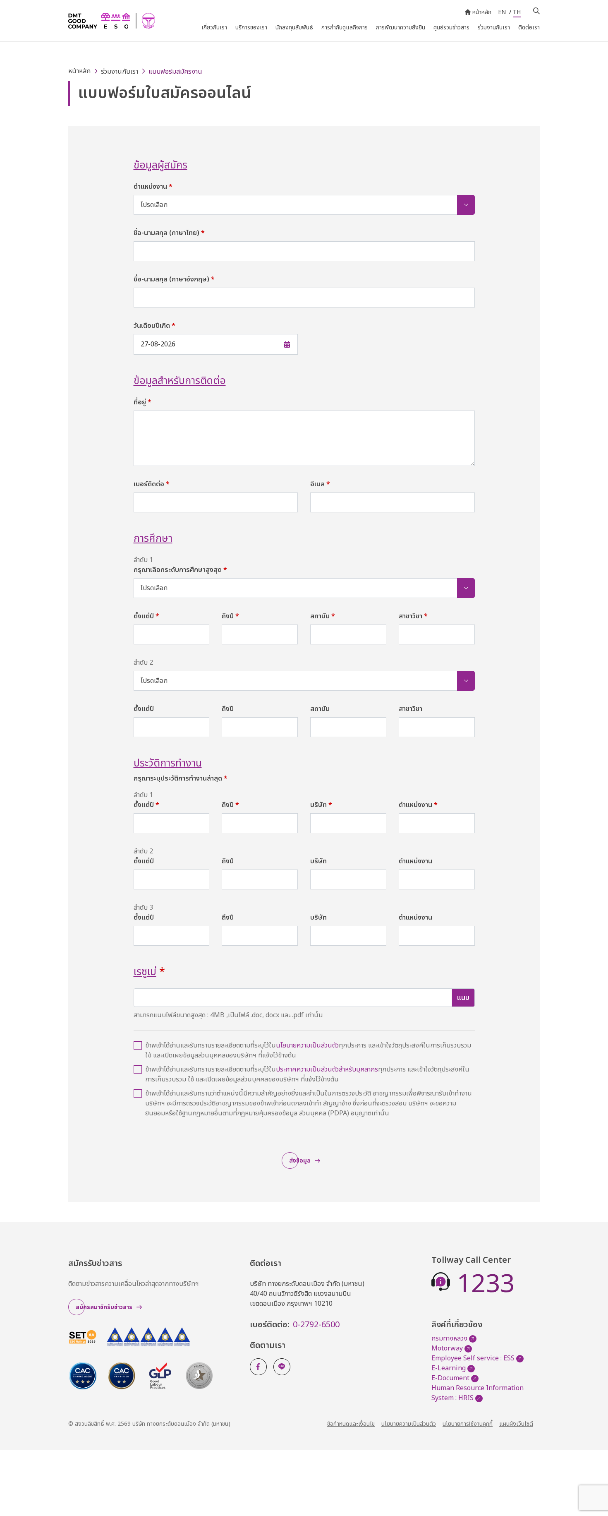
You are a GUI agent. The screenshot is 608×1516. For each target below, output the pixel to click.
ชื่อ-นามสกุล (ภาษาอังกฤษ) (174, 279)
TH (517, 12)
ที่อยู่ (142, 402)
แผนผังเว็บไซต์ (516, 1424)
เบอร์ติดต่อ (152, 484)
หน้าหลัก (481, 12)
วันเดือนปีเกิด (154, 326)
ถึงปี (230, 616)
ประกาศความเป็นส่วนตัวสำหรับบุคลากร (327, 1069)
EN (502, 12)
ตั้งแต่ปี (146, 616)
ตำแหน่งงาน (153, 187)
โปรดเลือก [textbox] (154, 205)
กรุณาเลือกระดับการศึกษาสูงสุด (180, 570)
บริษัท (321, 805)
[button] (205, 344)
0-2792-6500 (316, 1325)
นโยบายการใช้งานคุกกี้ (468, 1424)
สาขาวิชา (413, 616)
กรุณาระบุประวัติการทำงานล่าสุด (180, 778)
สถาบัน (322, 616)
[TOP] (591, 1491)
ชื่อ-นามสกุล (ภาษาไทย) (169, 233)
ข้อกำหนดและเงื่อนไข (351, 1424)
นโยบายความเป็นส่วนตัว (307, 1045)
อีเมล (320, 484)
